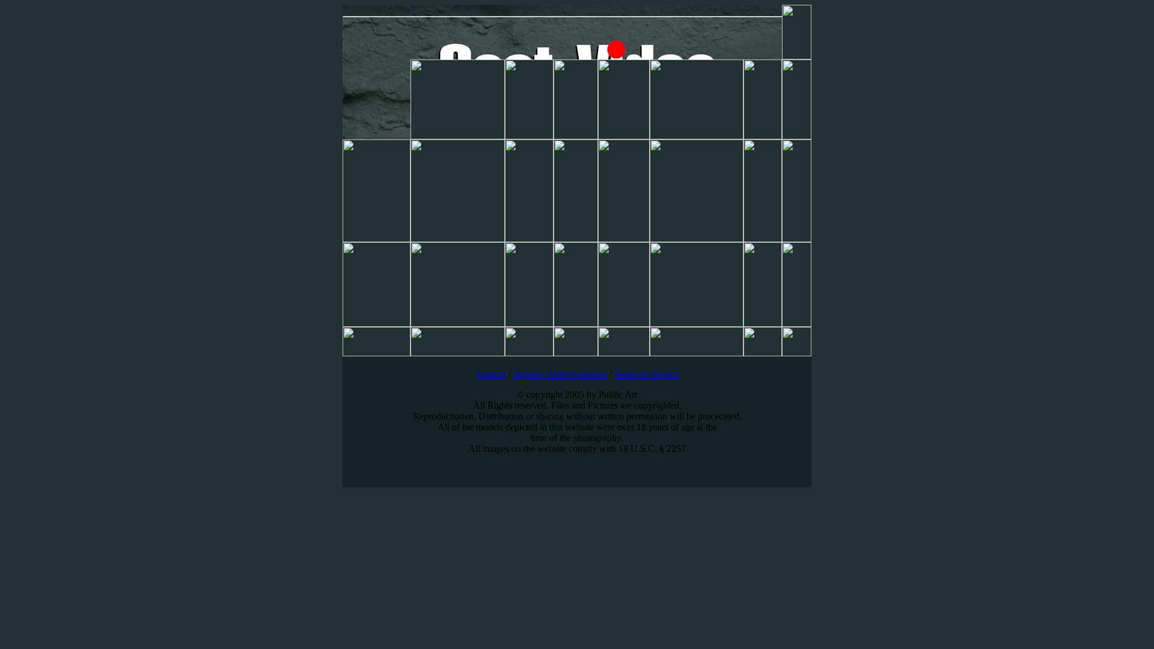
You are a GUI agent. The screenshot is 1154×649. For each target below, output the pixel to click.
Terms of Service (646, 374)
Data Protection (577, 374)
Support (491, 374)
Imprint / (530, 374)
